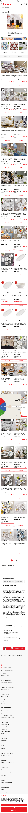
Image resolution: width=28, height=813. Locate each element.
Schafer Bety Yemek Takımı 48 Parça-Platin (7, 214)
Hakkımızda (3, 751)
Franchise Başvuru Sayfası (7, 753)
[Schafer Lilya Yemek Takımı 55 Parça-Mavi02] (7, 507)
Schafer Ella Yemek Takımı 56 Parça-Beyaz (7, 241)
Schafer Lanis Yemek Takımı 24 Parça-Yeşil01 (19, 434)
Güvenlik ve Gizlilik (5, 758)
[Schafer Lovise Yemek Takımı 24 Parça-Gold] (20, 369)
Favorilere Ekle (12, 62)
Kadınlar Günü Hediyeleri (6, 682)
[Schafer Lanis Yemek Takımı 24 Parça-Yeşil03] (7, 452)
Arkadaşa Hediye (5, 699)
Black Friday (3, 703)
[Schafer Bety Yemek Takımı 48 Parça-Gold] (7, 122)
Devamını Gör (6, 620)
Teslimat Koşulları (5, 792)
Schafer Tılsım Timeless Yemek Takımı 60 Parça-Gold (6, 159)
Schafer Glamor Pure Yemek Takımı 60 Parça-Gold (20, 103)
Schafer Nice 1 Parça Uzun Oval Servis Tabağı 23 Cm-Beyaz (7, 324)
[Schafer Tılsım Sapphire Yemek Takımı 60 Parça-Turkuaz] (20, 149)
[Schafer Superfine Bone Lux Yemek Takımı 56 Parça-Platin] (20, 232)
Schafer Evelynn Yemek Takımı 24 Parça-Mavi (19, 544)
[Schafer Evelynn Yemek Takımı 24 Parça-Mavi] (20, 535)
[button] (5, 72)
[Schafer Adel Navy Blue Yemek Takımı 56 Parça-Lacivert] (20, 122)
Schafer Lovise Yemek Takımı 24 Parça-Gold (19, 379)
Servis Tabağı (19, 581)
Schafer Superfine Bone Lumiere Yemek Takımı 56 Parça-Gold (20, 214)
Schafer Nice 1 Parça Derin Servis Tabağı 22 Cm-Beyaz (20, 269)
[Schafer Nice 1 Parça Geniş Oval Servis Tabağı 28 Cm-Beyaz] (7, 287)
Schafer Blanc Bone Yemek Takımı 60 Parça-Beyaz (20, 186)
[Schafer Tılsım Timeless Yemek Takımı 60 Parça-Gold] (7, 149)
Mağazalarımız (4, 760)
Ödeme (3, 780)
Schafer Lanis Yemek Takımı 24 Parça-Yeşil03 (6, 461)
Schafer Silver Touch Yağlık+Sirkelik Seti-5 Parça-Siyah (14, 33)
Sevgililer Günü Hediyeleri (6, 685)
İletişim (2, 789)
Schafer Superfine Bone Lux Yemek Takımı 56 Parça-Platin (20, 241)
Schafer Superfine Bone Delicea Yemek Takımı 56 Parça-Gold (20, 489)
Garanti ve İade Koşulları (6, 782)
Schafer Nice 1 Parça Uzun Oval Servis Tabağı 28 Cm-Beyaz (20, 324)
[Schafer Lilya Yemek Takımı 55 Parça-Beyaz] (7, 259)
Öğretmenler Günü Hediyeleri (7, 687)
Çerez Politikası (4, 767)
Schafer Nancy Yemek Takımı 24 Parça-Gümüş (19, 516)
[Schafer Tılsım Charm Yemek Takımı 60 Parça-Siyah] (7, 177)
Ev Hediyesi (3, 673)
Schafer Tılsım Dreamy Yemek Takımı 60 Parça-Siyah (6, 351)
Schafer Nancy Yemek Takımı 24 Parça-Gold (6, 544)
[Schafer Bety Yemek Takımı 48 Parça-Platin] (7, 204)
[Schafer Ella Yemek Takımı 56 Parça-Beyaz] (7, 232)
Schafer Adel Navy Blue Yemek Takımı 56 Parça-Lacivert (19, 131)
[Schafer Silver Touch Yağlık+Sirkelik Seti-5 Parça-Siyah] (15, 21)
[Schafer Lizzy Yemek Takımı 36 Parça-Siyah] (20, 67)
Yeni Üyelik (3, 775)
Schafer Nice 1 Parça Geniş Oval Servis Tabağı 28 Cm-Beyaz (7, 296)
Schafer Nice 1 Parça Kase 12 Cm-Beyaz (20, 296)
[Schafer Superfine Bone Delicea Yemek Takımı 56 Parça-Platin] (7, 480)
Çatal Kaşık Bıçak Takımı (9, 581)
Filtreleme (6, 56)
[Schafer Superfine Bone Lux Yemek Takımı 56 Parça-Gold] (20, 342)
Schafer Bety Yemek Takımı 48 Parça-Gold (7, 131)
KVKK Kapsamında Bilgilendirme (8, 762)
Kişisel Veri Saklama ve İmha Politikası (9, 765)
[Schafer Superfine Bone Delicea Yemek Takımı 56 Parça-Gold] (20, 480)
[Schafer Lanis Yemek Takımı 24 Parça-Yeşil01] (20, 424)
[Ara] (25, 7)
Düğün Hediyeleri (5, 675)
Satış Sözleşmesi (4, 785)
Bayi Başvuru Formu (5, 755)
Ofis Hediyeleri (4, 692)
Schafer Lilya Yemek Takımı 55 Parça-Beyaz (7, 269)
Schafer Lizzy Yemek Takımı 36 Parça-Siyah (20, 76)
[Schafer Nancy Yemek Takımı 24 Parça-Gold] (7, 535)
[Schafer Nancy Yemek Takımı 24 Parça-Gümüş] (20, 507)
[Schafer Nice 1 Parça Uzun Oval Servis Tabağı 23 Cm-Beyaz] (7, 314)
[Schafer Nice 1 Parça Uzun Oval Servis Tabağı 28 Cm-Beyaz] (20, 314)
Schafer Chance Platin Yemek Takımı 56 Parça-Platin (6, 434)
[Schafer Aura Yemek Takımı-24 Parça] (7, 369)
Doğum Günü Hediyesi (6, 696)
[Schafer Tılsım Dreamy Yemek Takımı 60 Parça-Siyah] (7, 342)
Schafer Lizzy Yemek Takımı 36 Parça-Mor (7, 76)
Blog (2, 769)
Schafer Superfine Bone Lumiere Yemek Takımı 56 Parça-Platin (7, 103)
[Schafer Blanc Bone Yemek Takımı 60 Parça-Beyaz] (20, 177)
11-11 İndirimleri (4, 706)
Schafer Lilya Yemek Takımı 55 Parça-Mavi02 (7, 516)
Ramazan (3, 701)
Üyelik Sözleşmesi (5, 787)
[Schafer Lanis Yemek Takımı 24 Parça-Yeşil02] (20, 452)
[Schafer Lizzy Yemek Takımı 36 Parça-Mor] (7, 67)
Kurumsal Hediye (5, 694)
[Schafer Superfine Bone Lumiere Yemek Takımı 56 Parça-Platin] (7, 94)
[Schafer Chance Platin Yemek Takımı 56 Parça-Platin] (7, 424)
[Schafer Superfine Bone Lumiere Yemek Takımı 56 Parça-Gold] (20, 204)
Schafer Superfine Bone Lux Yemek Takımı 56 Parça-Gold (20, 351)
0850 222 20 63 (6, 665)
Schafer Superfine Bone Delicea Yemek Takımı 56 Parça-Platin (7, 489)
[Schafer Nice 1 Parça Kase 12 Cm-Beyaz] (20, 287)
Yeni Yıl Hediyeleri (5, 689)
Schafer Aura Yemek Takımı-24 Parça (5, 379)
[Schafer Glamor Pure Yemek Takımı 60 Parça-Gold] (20, 94)
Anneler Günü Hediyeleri (6, 678)
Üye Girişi (3, 778)
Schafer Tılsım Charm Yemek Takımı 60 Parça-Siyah (6, 186)
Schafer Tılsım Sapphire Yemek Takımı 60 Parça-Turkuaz (20, 159)
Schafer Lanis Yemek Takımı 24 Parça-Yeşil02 (19, 461)
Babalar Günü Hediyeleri (6, 680)
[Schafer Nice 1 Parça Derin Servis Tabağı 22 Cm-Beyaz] (20, 259)
